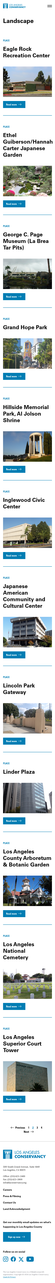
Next (26, 1131)
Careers (7, 1189)
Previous (20, 1127)
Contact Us (9, 1202)
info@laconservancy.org (14, 1182)
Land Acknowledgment (16, 1208)
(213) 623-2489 (17, 1176)
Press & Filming (12, 1196)
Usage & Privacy (9, 1277)
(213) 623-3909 (14, 1179)
